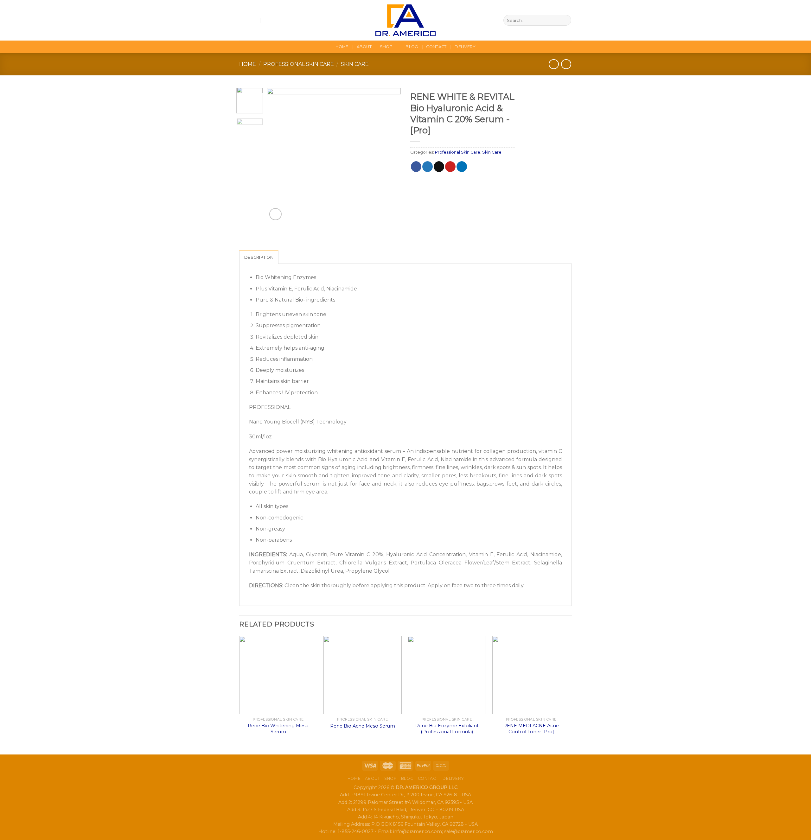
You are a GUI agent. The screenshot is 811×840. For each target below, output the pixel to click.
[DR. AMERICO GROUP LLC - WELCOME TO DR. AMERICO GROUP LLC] (405, 20)
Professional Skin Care (298, 64)
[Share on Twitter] (427, 166)
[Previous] (278, 155)
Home (341, 46)
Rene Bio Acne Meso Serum (362, 726)
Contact (436, 46)
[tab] (258, 257)
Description (258, 257)
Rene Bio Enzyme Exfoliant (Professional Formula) (447, 729)
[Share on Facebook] (416, 166)
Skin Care (355, 64)
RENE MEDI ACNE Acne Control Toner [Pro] (531, 729)
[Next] (390, 155)
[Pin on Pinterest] (450, 166)
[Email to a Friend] (439, 166)
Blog (412, 46)
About (364, 46)
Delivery (465, 46)
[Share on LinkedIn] (462, 166)
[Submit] (565, 20)
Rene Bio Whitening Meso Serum (278, 729)
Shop (386, 46)
